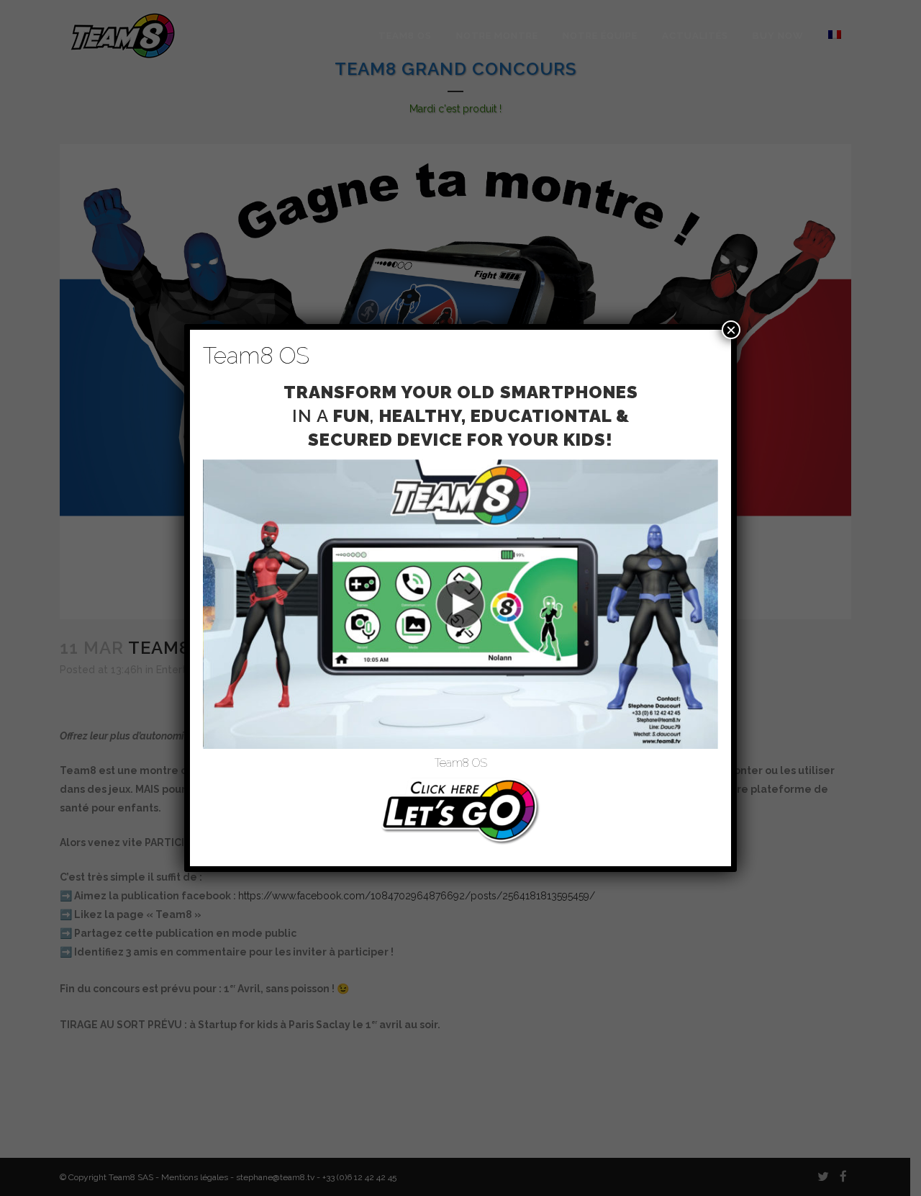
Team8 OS (461, 763)
